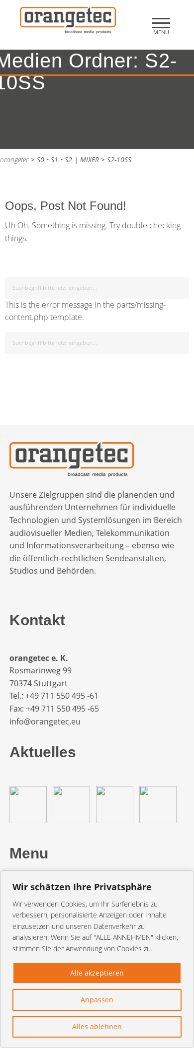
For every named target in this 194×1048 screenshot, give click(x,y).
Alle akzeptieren (97, 973)
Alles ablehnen (97, 1026)
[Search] (180, 286)
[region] (97, 959)
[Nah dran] (184, 879)
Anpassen (97, 999)
